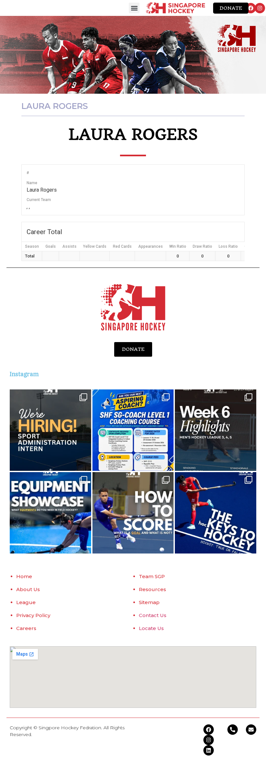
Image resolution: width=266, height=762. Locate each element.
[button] (134, 8)
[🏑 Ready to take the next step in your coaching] (133, 430)
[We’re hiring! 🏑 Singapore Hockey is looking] (50, 430)
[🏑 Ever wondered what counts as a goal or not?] (133, 513)
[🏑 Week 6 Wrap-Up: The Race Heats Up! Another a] (215, 430)
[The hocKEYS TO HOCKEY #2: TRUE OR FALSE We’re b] (215, 513)
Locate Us (151, 628)
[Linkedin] (208, 750)
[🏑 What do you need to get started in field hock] (50, 513)
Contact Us (152, 615)
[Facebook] (251, 8)
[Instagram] (260, 8)
